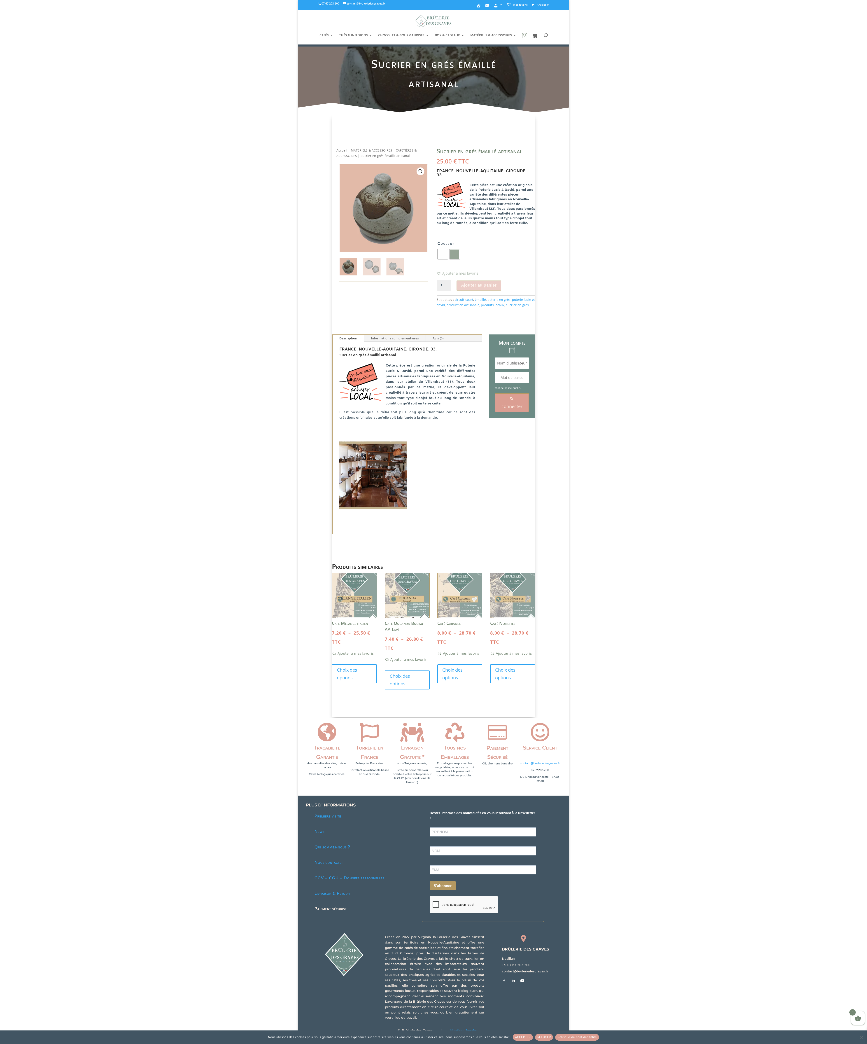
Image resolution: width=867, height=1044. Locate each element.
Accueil (341, 150)
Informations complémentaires (395, 338)
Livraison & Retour (332, 894)
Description (348, 338)
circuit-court (464, 299)
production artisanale (463, 305)
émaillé (480, 299)
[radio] (443, 254)
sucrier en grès (517, 305)
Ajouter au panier (479, 285)
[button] (420, 171)
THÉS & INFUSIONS (353, 35)
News (319, 832)
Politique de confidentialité (577, 1037)
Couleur (446, 243)
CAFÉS (324, 35)
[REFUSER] (861, 1037)
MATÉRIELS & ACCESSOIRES (491, 35)
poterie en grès (498, 299)
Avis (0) (438, 338)
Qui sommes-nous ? (332, 847)
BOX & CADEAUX (447, 35)
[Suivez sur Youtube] (522, 980)
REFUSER (544, 1037)
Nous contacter (328, 863)
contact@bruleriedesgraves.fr (540, 763)
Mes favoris (520, 5)
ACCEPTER (523, 1037)
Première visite (327, 816)
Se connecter (511, 402)
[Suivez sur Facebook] (504, 980)
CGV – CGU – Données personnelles (349, 878)
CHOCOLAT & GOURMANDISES (401, 35)
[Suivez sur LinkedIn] (513, 980)
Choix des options (347, 674)
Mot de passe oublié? (508, 388)
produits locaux (492, 305)
